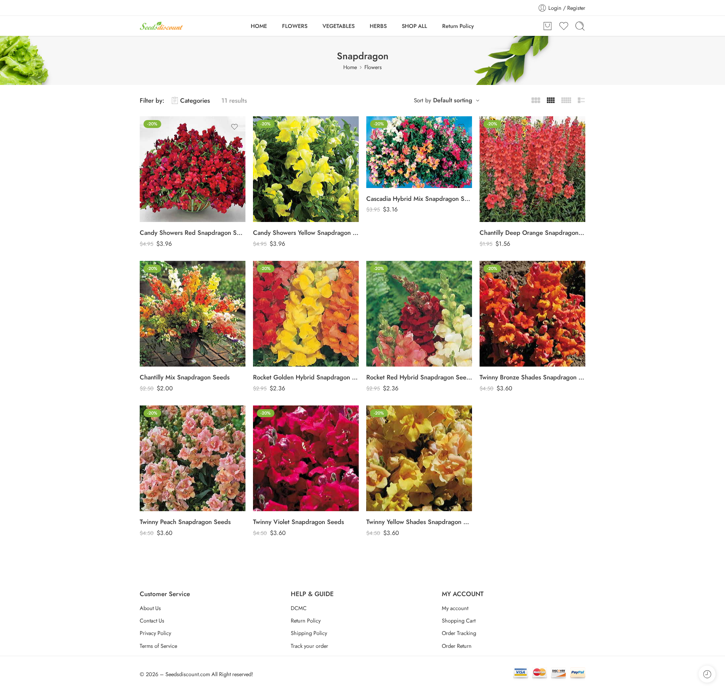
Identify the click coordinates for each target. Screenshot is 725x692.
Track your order (309, 646)
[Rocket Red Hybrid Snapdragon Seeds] (419, 314)
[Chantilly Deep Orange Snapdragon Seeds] (532, 169)
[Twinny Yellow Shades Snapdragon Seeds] (419, 458)
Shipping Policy (309, 633)
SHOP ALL (414, 26)
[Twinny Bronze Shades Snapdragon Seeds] (532, 314)
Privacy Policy (155, 633)
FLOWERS (294, 26)
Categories (195, 100)
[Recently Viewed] (707, 674)
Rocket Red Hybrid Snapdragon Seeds (419, 377)
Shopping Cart (458, 620)
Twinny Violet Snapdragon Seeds (298, 521)
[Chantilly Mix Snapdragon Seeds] (192, 314)
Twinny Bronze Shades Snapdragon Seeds (532, 377)
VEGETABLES (338, 26)
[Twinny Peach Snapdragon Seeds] (192, 458)
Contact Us (152, 620)
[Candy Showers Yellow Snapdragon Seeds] (306, 169)
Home (350, 67)
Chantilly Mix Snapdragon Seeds (185, 377)
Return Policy (458, 26)
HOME (259, 26)
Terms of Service (158, 646)
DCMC (299, 608)
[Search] (580, 26)
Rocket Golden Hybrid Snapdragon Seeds (306, 377)
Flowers (373, 67)
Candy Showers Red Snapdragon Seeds (192, 232)
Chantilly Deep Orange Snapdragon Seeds (532, 232)
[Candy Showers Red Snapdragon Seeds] (192, 169)
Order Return (457, 646)
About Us (150, 608)
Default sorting (452, 100)
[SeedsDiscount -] (161, 26)
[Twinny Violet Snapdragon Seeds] (306, 458)
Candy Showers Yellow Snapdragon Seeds (306, 232)
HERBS (378, 26)
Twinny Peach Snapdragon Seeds (185, 521)
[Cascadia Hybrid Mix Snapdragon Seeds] (419, 152)
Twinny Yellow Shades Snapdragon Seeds (419, 521)
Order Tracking (459, 633)
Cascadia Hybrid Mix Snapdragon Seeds (419, 198)
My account (455, 608)
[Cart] (547, 26)
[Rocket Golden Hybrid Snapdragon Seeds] (306, 314)
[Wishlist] (234, 127)
